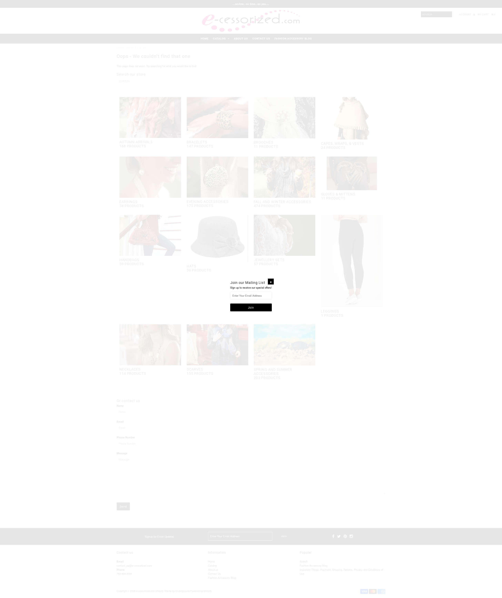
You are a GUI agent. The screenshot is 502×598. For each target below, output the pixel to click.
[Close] (271, 281)
